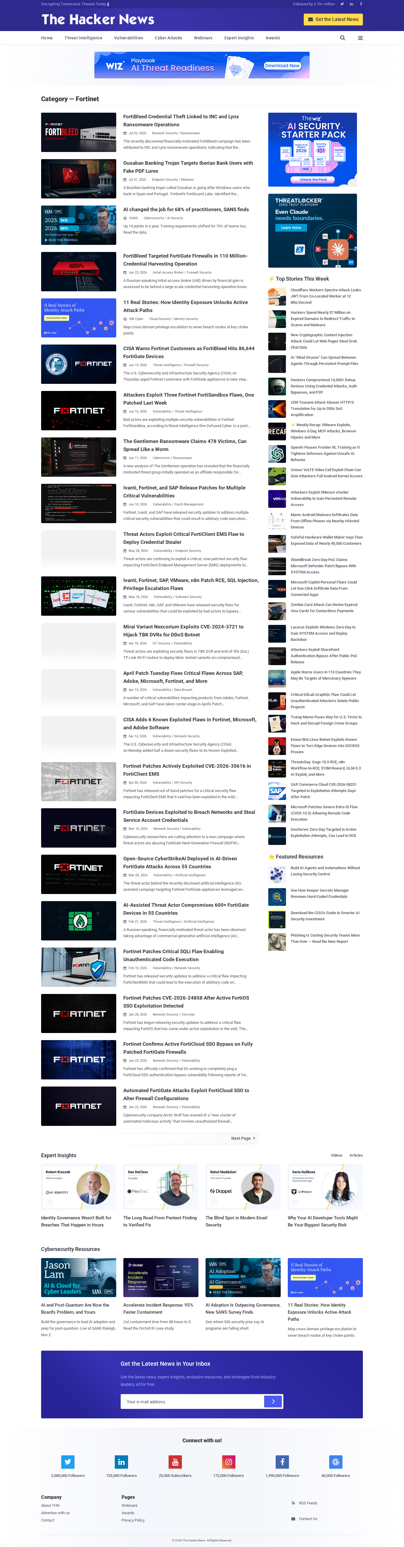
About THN (50, 1505)
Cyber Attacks (168, 37)
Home (47, 37)
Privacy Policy (133, 1520)
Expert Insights (239, 37)
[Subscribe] (273, 1401)
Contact (47, 1520)
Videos (336, 1155)
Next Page (243, 1138)
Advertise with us (55, 1513)
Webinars (203, 37)
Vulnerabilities (128, 37)
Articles (356, 1155)
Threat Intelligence (83, 37)
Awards (273, 37)
